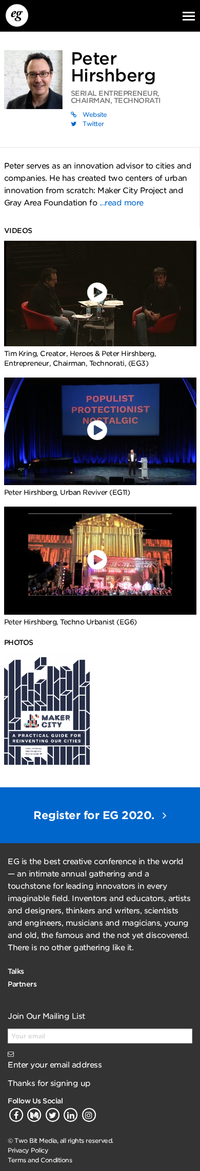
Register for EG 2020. (95, 815)
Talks (16, 971)
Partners (22, 984)
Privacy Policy (28, 1150)
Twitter (92, 124)
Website (94, 114)
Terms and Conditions (40, 1160)
